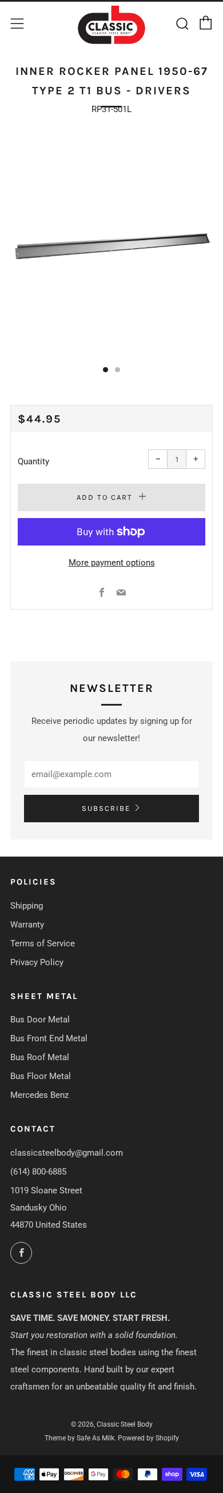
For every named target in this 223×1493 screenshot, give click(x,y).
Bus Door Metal (40, 1019)
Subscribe (106, 808)
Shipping (26, 906)
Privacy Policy (36, 962)
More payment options (112, 563)
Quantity (33, 461)
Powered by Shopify (148, 1438)
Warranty (27, 924)
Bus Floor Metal (40, 1076)
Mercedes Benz (39, 1095)
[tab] (105, 369)
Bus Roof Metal (39, 1057)
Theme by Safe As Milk (79, 1438)
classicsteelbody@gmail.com (66, 1153)
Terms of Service (42, 943)
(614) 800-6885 (38, 1171)
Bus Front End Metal (48, 1038)
